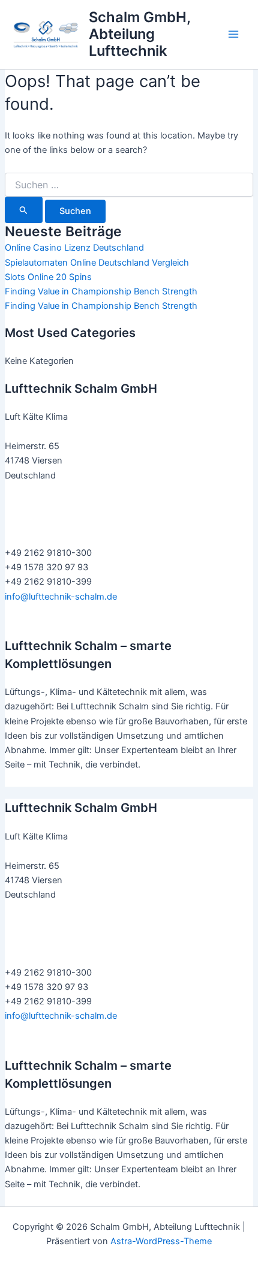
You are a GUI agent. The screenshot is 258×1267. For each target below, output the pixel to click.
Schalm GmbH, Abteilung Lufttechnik (139, 34)
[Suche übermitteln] (24, 210)
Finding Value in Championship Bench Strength (101, 291)
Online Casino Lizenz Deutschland (74, 247)
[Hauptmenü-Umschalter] (233, 34)
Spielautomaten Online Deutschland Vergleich (97, 262)
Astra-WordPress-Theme (161, 1241)
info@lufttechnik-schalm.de (61, 596)
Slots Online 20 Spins (48, 277)
